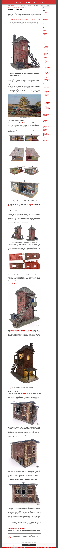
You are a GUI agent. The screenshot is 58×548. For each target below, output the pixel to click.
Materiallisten (45, 23)
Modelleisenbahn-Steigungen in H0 (47, 40)
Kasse (44, 138)
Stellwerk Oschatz (37, 19)
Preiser (24, 205)
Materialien (45, 82)
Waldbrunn (15, 213)
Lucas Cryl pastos (30, 281)
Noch (20, 205)
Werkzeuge (45, 57)
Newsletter (44, 30)
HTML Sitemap (45, 12)
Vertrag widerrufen (45, 14)
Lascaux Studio (24, 281)
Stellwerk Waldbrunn (29, 19)
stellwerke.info (27, 396)
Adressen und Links (46, 90)
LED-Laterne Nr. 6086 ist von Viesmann (28, 206)
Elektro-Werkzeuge (47, 67)
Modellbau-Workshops (46, 126)
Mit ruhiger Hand (12, 19)
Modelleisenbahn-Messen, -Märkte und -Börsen (47, 103)
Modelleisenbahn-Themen (46, 32)
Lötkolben (45, 64)
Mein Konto (45, 140)
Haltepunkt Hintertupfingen (20, 19)
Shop (43, 132)
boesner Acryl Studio (11, 281)
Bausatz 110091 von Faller (17, 208)
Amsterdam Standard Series (31, 204)
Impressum (16, 547)
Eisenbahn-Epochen (46, 117)
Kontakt (12, 547)
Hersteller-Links (10, 388)
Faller (22, 125)
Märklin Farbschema (46, 118)
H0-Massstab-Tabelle (46, 112)
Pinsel (45, 70)
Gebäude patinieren (47, 49)
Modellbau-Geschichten (46, 124)
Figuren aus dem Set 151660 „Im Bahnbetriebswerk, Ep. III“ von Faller (21, 330)
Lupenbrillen (46, 65)
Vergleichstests (45, 83)
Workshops (10, 537)
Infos (43, 88)
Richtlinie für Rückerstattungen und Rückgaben (46, 134)
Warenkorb (45, 137)
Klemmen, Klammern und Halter (46, 61)
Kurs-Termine (45, 127)
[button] (14, 5)
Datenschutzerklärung (22, 547)
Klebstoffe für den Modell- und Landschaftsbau (47, 86)
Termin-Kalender (45, 123)
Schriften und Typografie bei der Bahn (47, 54)
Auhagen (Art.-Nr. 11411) (26, 393)
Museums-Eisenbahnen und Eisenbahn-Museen (47, 107)
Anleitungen (45, 33)
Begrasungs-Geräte (47, 58)
